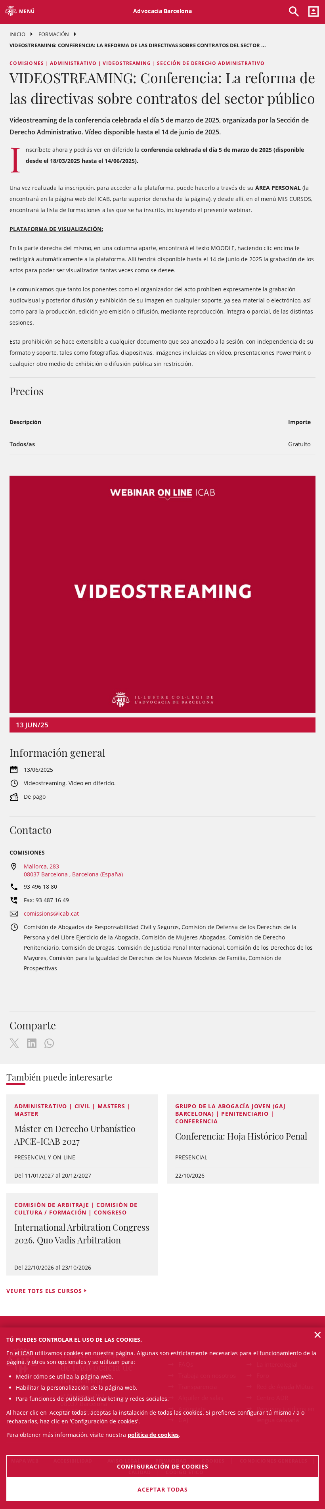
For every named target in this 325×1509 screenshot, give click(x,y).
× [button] (318, 1334)
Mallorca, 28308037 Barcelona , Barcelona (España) (73, 870)
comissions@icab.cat (51, 913)
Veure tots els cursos (44, 1291)
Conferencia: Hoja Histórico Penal (241, 1136)
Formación (53, 34)
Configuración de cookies (162, 1466)
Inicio (17, 34)
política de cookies (153, 1434)
